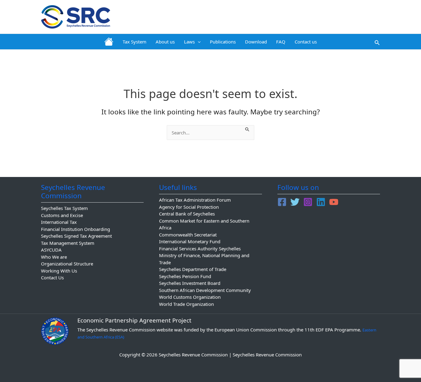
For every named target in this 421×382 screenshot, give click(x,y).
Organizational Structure (67, 264)
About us (165, 42)
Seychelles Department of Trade (192, 269)
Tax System (134, 42)
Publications (223, 42)
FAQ (280, 42)
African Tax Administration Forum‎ (195, 200)
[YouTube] (333, 202)
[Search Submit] (247, 128)
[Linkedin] (320, 202)
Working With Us (59, 271)
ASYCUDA (51, 250)
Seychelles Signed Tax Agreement (76, 236)
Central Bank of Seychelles (187, 214)
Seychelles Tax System (64, 208)
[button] (198, 41)
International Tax (59, 222)
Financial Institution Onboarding (75, 229)
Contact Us (52, 277)
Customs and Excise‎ (62, 215)
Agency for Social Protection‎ (189, 207)
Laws (189, 42)
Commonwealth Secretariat (188, 235)
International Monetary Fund (189, 241)
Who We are (54, 257)
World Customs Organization (190, 297)
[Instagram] (308, 202)
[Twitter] (295, 202)
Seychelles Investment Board (189, 283)
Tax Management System (67, 243)
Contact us (306, 42)
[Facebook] (282, 202)
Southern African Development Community (205, 290)
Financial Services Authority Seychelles (200, 248)
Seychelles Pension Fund (185, 276)
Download (256, 42)
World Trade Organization (186, 304)
